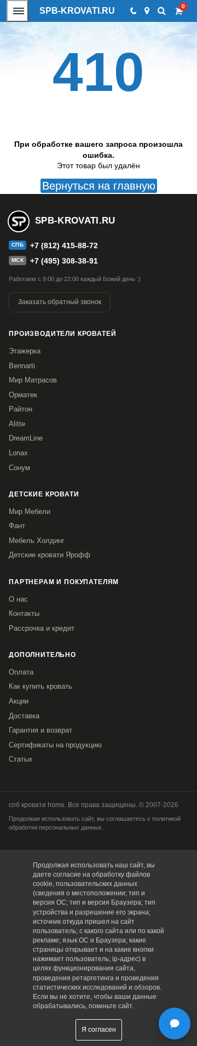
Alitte (17, 424)
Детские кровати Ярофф (49, 555)
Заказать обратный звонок (59, 302)
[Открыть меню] (17, 11)
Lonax (18, 453)
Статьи (20, 759)
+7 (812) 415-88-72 (64, 245)
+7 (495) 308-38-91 (64, 260)
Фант (17, 526)
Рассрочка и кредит (41, 628)
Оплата (21, 672)
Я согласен (99, 1029)
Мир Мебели (29, 511)
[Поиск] (162, 10)
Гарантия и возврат (40, 730)
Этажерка (24, 351)
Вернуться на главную (98, 186)
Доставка (24, 716)
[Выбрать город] (146, 11)
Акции (18, 701)
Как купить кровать (40, 686)
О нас (18, 599)
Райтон (20, 409)
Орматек (23, 395)
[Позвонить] (132, 11)
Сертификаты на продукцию (55, 745)
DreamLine (26, 438)
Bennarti (22, 366)
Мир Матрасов (33, 380)
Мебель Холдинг (37, 540)
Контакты (24, 613)
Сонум (19, 468)
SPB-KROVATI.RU (77, 10)
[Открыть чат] (174, 1023)
